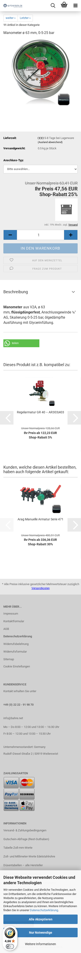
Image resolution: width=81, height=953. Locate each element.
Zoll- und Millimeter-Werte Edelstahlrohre (29, 856)
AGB (6, 629)
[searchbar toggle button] (52, 5)
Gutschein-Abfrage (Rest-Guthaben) (26, 839)
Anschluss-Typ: (13, 160)
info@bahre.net (13, 718)
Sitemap (8, 659)
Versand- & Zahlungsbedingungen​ (24, 830)
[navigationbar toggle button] (75, 5)
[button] (10, 235)
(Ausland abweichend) (50, 142)
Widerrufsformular (15, 651)
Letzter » (25, 18)
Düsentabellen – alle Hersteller (23, 865)
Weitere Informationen (40, 944)
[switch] (10, 946)
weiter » (11, 18)
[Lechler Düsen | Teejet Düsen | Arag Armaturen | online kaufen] (11, 5)
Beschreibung (15, 291)
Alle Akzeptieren (40, 919)
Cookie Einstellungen (16, 666)
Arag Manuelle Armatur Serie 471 (40, 519)
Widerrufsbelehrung (16, 644)
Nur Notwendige (40, 932)
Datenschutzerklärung (44, 910)
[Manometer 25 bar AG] (40, 73)
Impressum (10, 613)
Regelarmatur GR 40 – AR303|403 (40, 412)
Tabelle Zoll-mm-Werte (17, 847)
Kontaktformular (13, 621)
